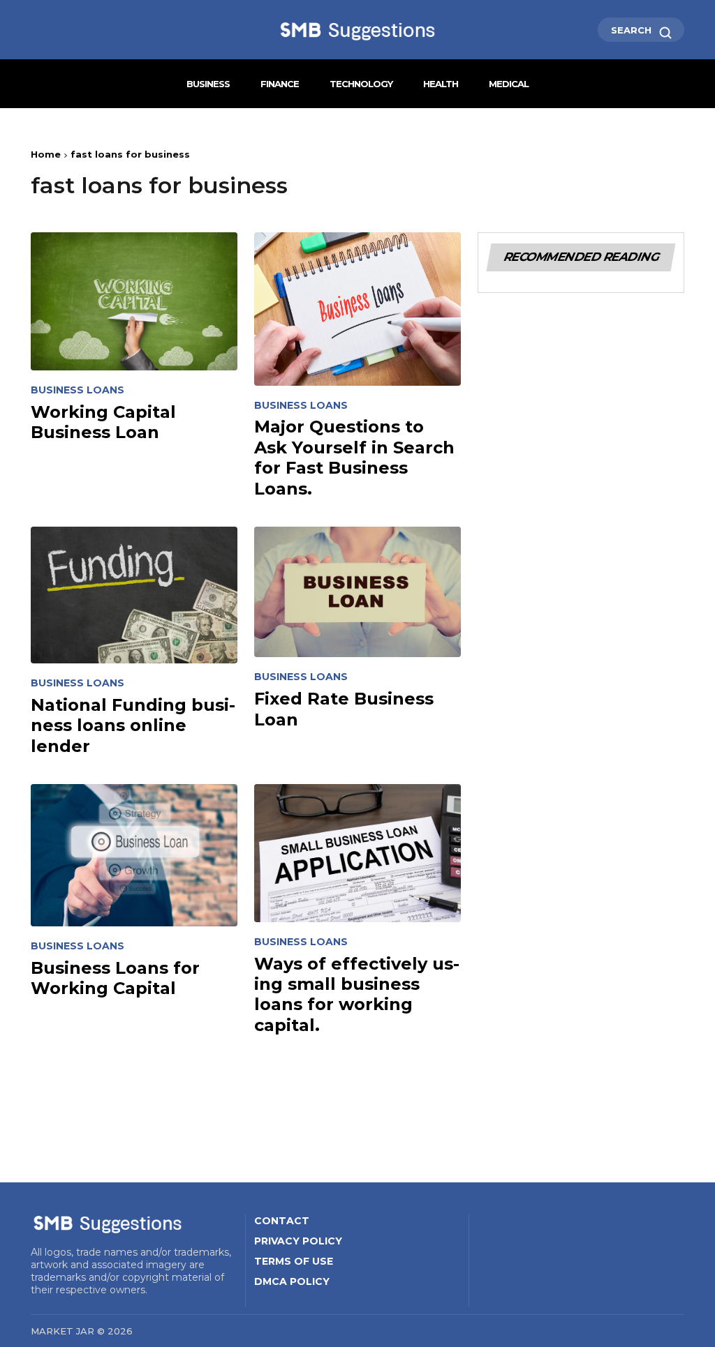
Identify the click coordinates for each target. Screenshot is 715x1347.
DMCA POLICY (292, 1281)
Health (440, 83)
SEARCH (632, 30)
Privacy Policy (298, 1241)
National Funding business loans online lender (133, 725)
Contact (281, 1220)
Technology (361, 83)
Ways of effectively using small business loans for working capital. (356, 994)
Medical (509, 83)
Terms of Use (293, 1261)
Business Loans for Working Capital (115, 978)
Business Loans (77, 390)
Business (208, 83)
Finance (279, 83)
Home (46, 154)
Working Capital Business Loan (103, 422)
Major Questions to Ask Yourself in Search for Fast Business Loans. (354, 457)
